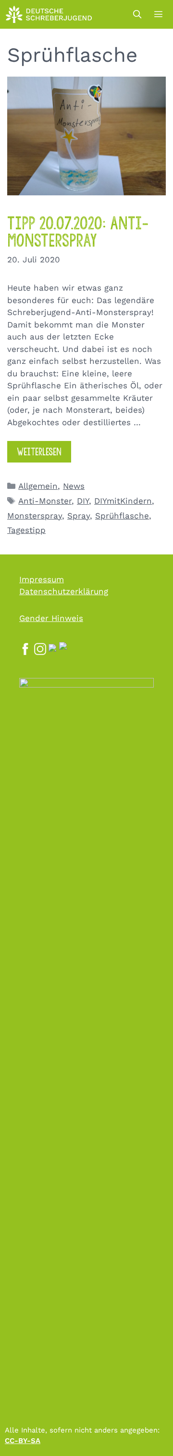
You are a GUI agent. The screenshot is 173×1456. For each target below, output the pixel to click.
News (74, 486)
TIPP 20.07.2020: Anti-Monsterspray (77, 232)
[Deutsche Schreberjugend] (49, 14)
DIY (83, 501)
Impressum (41, 579)
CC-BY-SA (22, 1440)
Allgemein (38, 486)
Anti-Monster (45, 501)
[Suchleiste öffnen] (137, 14)
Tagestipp (26, 530)
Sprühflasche (122, 515)
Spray (78, 515)
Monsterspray (34, 515)
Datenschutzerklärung (63, 591)
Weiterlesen (39, 451)
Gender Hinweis (51, 618)
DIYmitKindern (123, 501)
